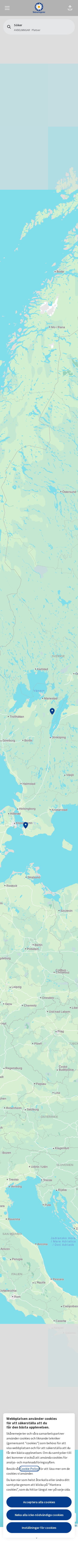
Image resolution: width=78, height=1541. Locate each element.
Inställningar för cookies (39, 1528)
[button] (70, 8)
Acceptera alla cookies (39, 1502)
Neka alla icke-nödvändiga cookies (39, 1515)
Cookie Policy (29, 1469)
